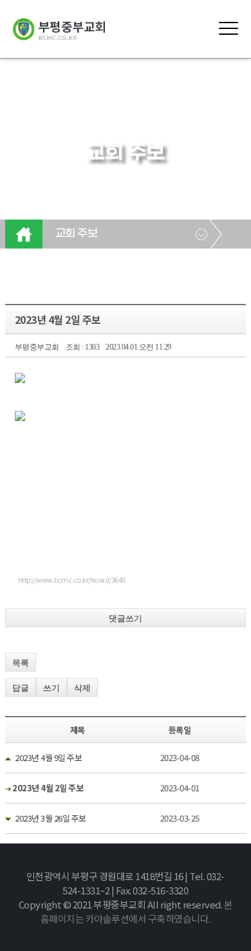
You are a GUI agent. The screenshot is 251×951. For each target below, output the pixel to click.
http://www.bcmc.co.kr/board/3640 (72, 579)
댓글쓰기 (125, 618)
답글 (20, 688)
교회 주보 (76, 233)
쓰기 (51, 688)
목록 (20, 663)
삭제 (82, 688)
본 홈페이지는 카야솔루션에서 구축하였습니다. (136, 911)
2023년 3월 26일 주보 (50, 818)
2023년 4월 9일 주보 (48, 757)
